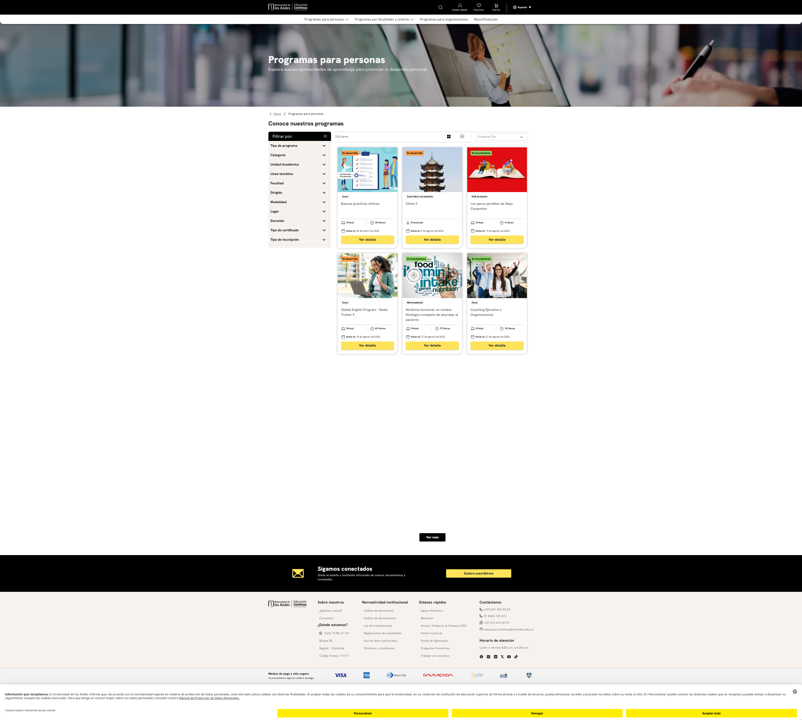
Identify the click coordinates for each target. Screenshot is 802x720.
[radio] (449, 137)
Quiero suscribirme (479, 573)
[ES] (522, 7)
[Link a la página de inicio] (278, 114)
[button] (299, 145)
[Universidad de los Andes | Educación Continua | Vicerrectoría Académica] (287, 606)
